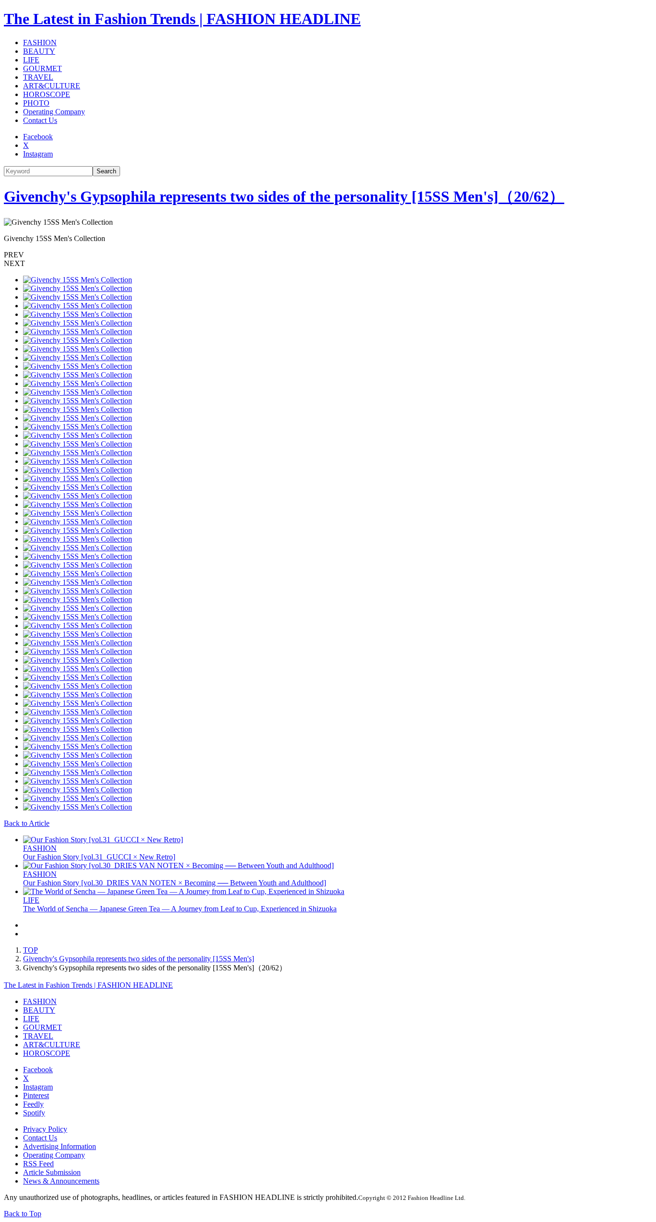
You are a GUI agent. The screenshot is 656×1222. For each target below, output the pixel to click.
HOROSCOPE (46, 94)
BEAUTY (39, 51)
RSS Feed (38, 1164)
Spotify (34, 1113)
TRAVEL (38, 77)
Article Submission (52, 1172)
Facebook (38, 137)
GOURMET (42, 68)
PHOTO (36, 103)
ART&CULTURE (51, 86)
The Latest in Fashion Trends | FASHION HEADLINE (182, 18)
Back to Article (26, 823)
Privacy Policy (45, 1129)
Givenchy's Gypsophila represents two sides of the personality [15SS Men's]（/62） (284, 196)
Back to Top (22, 1214)
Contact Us (40, 120)
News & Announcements (61, 1181)
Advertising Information (59, 1146)
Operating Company (54, 112)
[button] (328, 255)
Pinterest (36, 1095)
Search (106, 171)
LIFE (31, 60)
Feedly (33, 1104)
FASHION (40, 42)
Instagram (38, 154)
